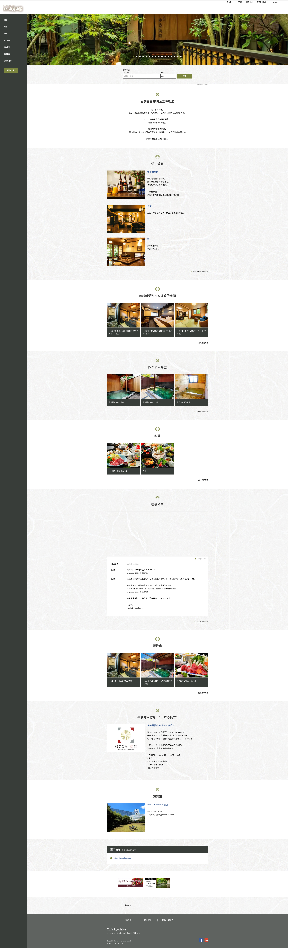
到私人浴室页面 (202, 411)
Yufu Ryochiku (116, 929)
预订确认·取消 (261, 2)
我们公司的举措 (167, 920)
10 (162, 56)
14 (175, 56)
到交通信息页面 (202, 621)
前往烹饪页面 (203, 480)
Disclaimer (110, 944)
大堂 (149, 206)
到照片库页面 (203, 693)
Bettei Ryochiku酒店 (157, 805)
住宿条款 (128, 920)
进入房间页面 (203, 343)
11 (165, 56)
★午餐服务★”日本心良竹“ (160, 725)
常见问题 (128, 905)
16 (181, 56)
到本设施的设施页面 (200, 271)
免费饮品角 (152, 172)
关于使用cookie (119, 944)
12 (168, 56)
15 (178, 56)
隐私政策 (147, 920)
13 (171, 56)
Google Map (201, 559)
